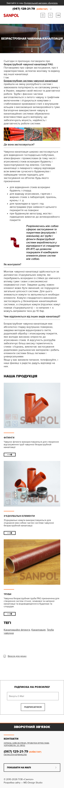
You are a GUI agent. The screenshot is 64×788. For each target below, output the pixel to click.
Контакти (11, 739)
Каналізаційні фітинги (17, 629)
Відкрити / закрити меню (42, 15)
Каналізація (38, 629)
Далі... (10, 454)
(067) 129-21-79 (30, 9)
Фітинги (9, 437)
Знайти (50, 15)
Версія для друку (17, 656)
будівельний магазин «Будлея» (41, 3)
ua (58, 15)
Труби (7, 594)
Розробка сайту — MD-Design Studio (23, 782)
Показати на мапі (19, 767)
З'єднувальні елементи (19, 516)
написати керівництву (15, 755)
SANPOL (11, 15)
